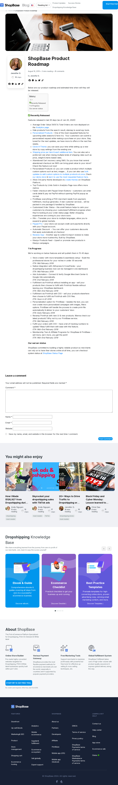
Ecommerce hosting (16, 763)
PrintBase (55, 747)
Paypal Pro (37, 224)
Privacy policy (77, 738)
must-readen (10, 519)
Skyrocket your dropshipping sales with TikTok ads (43, 499)
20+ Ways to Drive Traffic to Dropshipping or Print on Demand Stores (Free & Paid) (70, 499)
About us (55, 722)
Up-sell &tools (16, 728)
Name (8, 417)
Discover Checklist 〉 (58, 603)
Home (10, 11)
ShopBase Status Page (53, 353)
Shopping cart (16, 755)
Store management (16, 748)
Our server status (36, 108)
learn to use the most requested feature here (68, 177)
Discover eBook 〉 (22, 603)
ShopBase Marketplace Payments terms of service (78, 759)
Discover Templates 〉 (95, 603)
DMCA (74, 726)
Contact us (96, 724)
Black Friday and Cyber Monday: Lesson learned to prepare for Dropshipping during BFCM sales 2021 (97, 499)
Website (8, 428)
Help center (97, 730)
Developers (56, 734)
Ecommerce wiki (99, 749)
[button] (55, 610)
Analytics (35, 726)
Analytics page (42, 127)
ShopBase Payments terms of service (78, 747)
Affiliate (55, 740)
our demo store (39, 177)
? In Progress (34, 106)
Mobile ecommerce (36, 733)
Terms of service (79, 732)
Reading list (43, 5)
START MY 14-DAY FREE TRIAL (18, 683)
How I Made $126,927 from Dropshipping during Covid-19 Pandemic (16, 499)
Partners (55, 728)
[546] (12, 77)
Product (14, 740)
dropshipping (10, 516)
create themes (71, 180)
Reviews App (38, 235)
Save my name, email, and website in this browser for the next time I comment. (43, 434)
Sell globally (36, 758)
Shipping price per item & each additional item (52, 152)
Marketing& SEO (17, 734)
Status (94, 755)
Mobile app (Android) (56, 760)
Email (8, 423)
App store (96, 743)
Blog (94, 736)
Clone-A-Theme (39, 147)
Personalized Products (42, 133)
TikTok (47, 516)
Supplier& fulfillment (35, 742)
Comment (10, 387)
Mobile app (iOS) (58, 753)
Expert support (37, 765)
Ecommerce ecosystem (36, 751)
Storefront (15, 722)
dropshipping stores (67, 516)
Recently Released (38, 103)
